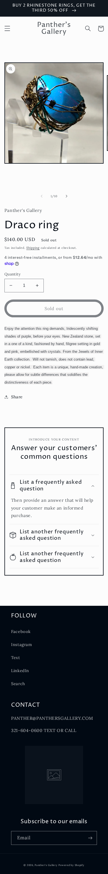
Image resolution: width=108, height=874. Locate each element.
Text (15, 657)
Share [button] (17, 396)
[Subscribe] (90, 838)
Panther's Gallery (46, 865)
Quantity (12, 274)
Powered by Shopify (71, 865)
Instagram (21, 644)
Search (18, 683)
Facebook (21, 631)
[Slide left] (41, 196)
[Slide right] (66, 196)
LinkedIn (20, 670)
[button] (7, 28)
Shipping (33, 248)
